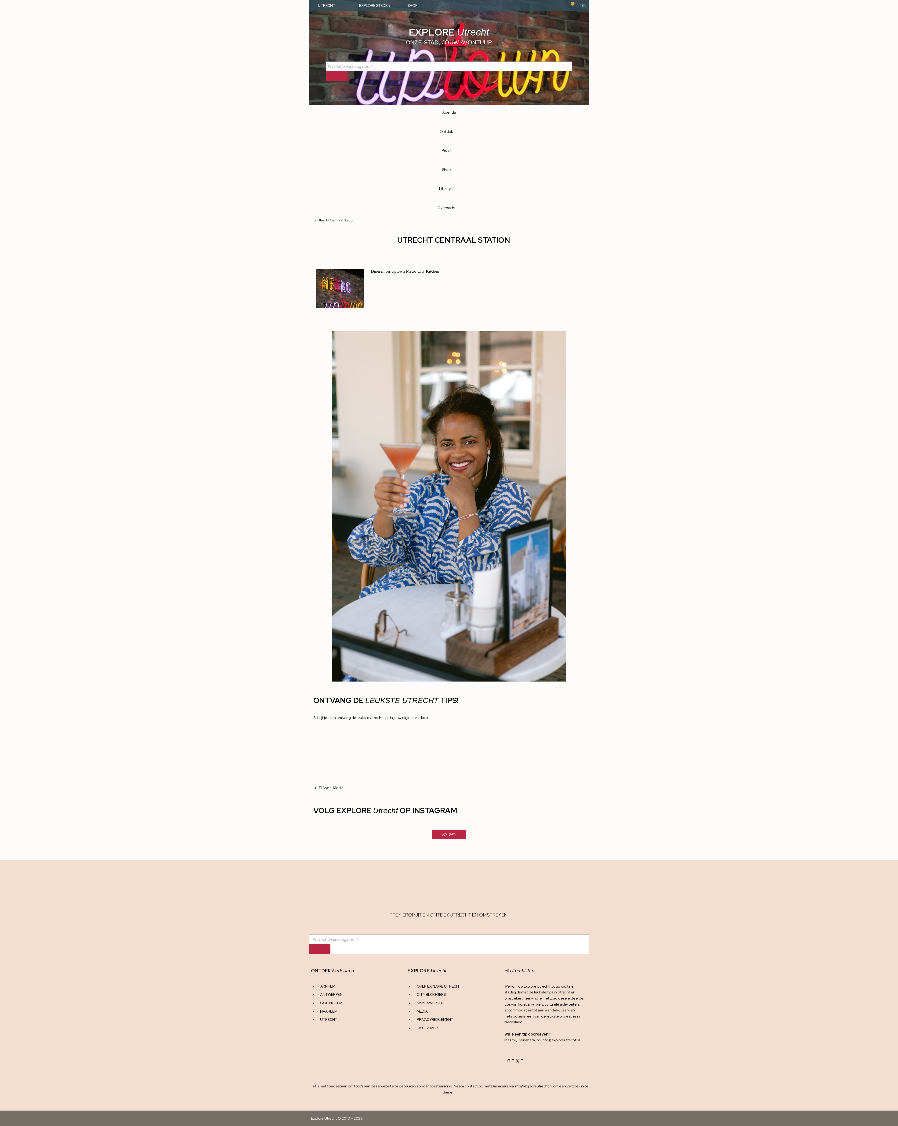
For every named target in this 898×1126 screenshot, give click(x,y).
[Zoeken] (337, 76)
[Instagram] (509, 1061)
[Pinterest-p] (522, 1061)
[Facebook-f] (513, 1061)
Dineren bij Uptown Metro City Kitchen (405, 271)
